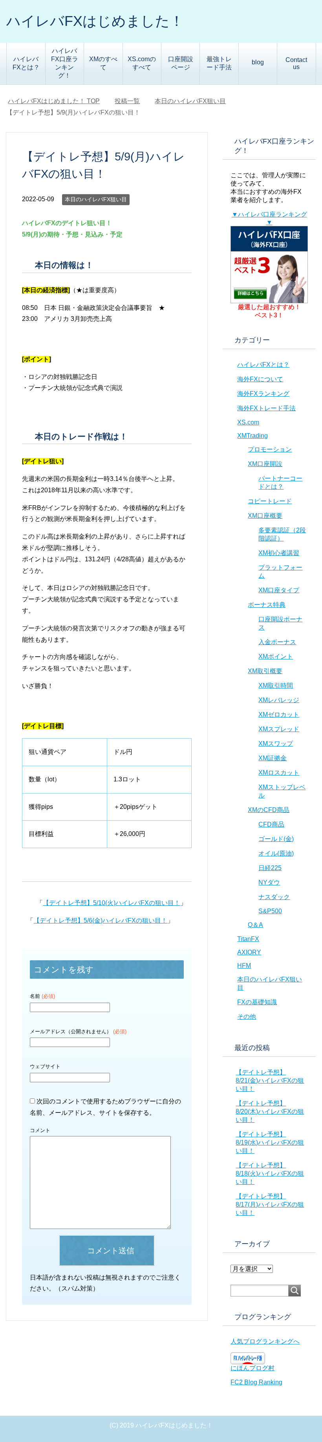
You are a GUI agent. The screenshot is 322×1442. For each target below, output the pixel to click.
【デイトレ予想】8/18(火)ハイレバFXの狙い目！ (270, 1173)
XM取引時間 (275, 685)
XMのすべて (103, 63)
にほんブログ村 (252, 1368)
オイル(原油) (276, 853)
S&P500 (270, 911)
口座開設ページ (180, 63)
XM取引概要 (265, 671)
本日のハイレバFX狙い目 (96, 199)
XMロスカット (278, 772)
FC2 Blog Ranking (256, 1382)
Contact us (296, 63)
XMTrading (252, 435)
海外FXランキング (263, 393)
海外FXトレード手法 (266, 408)
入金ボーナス (277, 642)
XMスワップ (275, 743)
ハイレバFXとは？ (26, 63)
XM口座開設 (265, 464)
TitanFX (248, 939)
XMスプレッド (278, 729)
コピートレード (270, 501)
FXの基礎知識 (257, 1002)
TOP (54, 101)
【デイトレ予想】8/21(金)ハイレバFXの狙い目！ (270, 1080)
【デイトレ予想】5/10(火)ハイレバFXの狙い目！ (111, 902)
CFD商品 (271, 824)
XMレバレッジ (278, 700)
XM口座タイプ (278, 590)
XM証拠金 (272, 758)
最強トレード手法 (219, 63)
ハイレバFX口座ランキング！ (64, 63)
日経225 (270, 868)
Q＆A (255, 924)
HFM (244, 965)
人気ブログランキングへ (265, 1341)
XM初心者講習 (278, 553)
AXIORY (249, 952)
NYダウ (269, 882)
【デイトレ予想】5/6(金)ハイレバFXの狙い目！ (100, 920)
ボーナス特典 (266, 604)
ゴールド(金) (276, 839)
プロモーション (270, 449)
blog (258, 62)
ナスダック (274, 897)
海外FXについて (260, 379)
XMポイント (275, 656)
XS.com (248, 422)
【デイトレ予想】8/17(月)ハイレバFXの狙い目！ (270, 1204)
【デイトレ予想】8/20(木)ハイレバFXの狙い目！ (270, 1111)
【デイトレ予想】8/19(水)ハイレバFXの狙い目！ (270, 1142)
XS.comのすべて (142, 63)
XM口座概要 (265, 515)
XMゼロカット (278, 714)
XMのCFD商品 (268, 810)
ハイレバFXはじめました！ (95, 21)
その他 (246, 1016)
